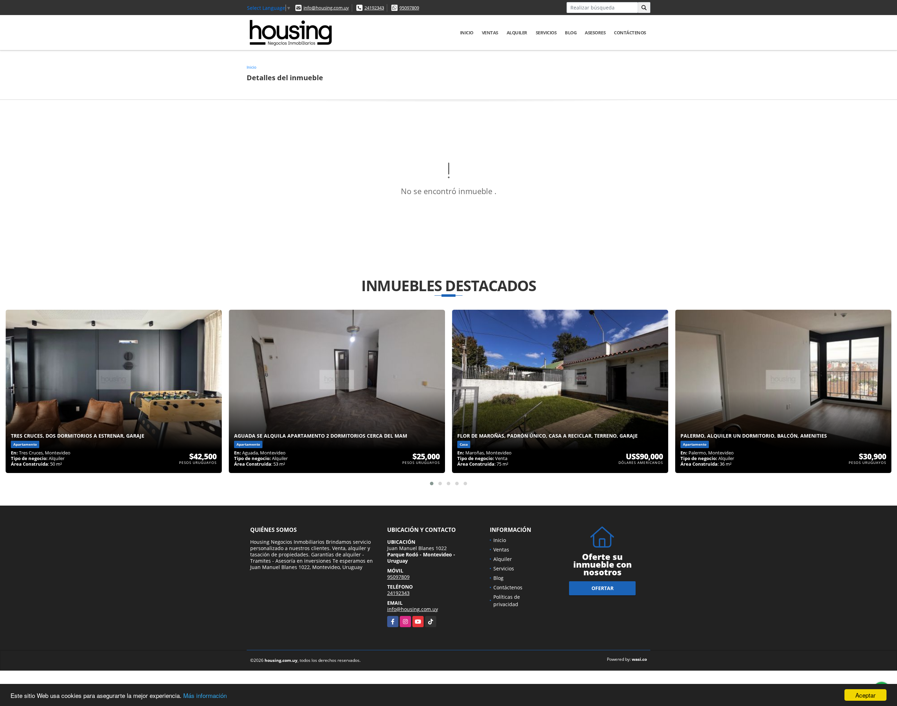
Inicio (466, 32)
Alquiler (517, 32)
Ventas (490, 32)
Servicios (546, 32)
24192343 (374, 8)
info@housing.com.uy (326, 8)
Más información (205, 695)
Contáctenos (630, 32)
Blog (570, 32)
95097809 (409, 8)
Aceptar (865, 695)
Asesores (595, 32)
